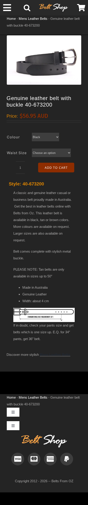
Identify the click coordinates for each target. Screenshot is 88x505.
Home (11, 19)
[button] (27, 7)
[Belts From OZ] (53, 5)
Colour (13, 137)
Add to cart (56, 167)
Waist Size (17, 153)
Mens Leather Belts (33, 19)
